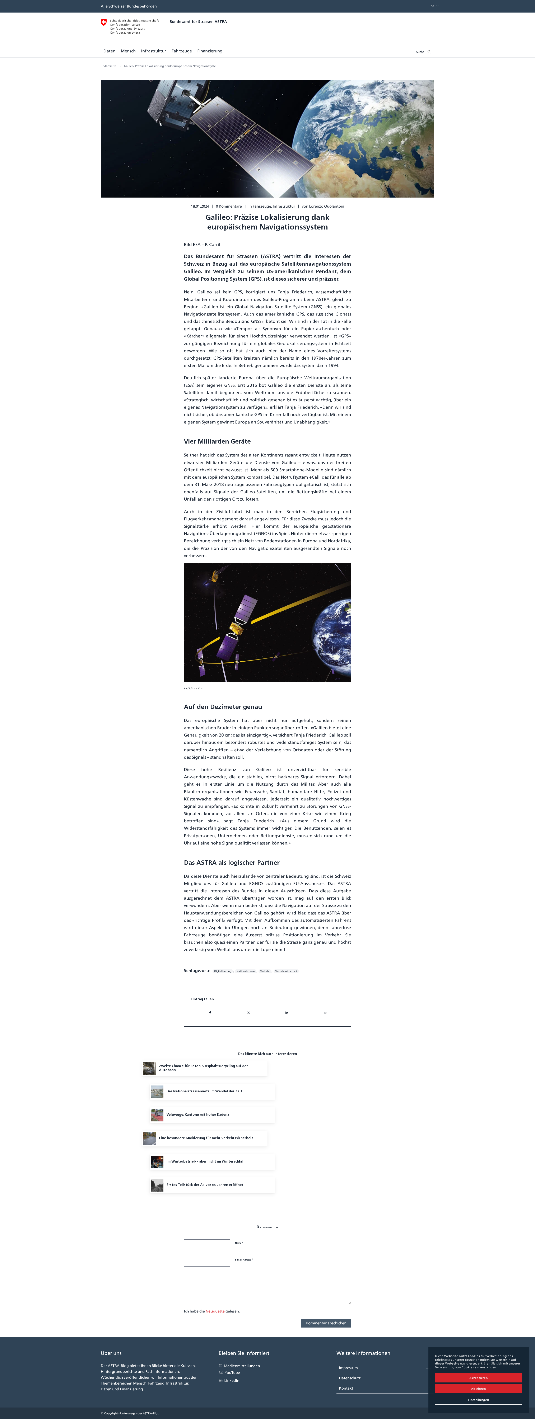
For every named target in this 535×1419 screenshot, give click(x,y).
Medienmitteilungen (242, 1366)
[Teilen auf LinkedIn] (287, 1013)
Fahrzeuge (262, 206)
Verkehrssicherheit (286, 971)
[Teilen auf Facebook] (210, 1013)
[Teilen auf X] (248, 1013)
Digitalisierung (222, 971)
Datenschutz (350, 1378)
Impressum (348, 1368)
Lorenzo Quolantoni (326, 206)
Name (239, 1242)
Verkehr (265, 971)
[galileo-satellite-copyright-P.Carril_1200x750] (267, 142)
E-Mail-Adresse (244, 1259)
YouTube (232, 1372)
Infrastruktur (284, 206)
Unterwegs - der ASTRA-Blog (139, 1413)
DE (432, 6)
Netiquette (215, 1311)
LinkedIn (231, 1380)
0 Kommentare (229, 206)
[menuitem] (431, 6)
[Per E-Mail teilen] (325, 1013)
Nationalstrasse (246, 971)
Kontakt (346, 1388)
